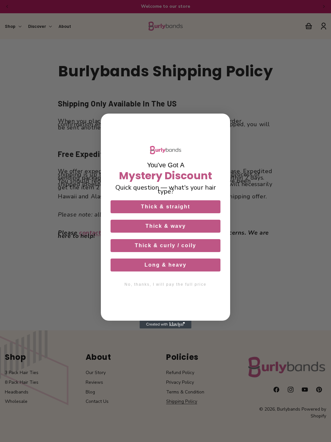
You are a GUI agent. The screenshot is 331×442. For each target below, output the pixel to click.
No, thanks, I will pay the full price (165, 284)
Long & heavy (165, 265)
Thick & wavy (165, 226)
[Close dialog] (222, 122)
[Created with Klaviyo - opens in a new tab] (165, 324)
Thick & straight (165, 206)
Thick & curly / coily (165, 245)
